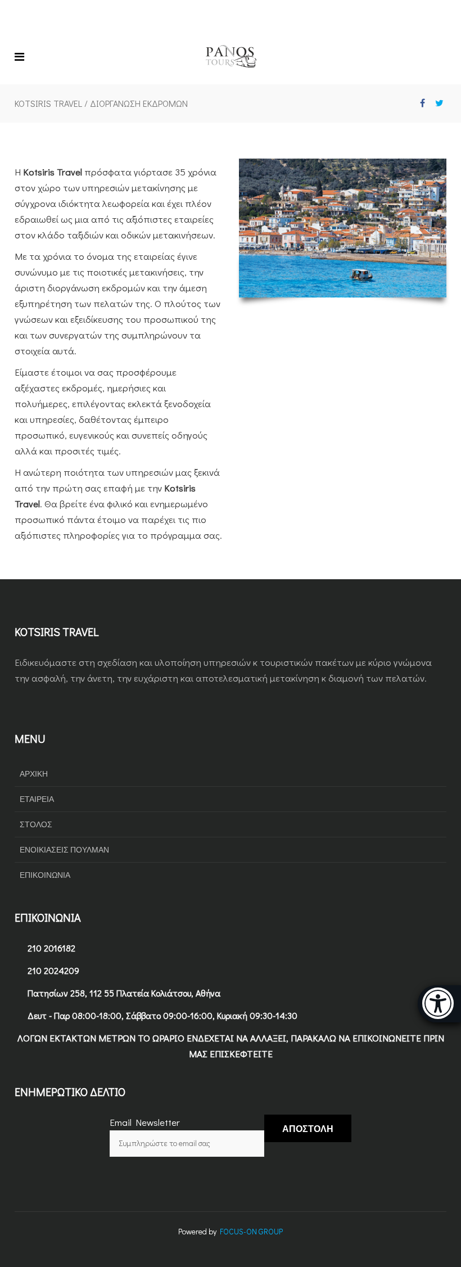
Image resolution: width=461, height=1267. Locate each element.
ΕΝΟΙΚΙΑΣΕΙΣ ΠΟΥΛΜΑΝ (64, 849)
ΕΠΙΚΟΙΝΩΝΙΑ (45, 875)
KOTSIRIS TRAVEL (48, 103)
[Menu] (22, 56)
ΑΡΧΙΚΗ (34, 773)
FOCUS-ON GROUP (251, 1231)
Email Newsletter (145, 1122)
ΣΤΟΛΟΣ (36, 824)
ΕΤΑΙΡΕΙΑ (37, 799)
